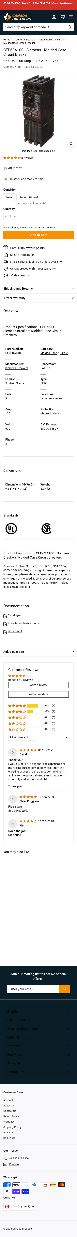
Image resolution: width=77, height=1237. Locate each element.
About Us (8, 1105)
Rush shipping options (16, 227)
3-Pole (64, 353)
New (9, 197)
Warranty (8, 1121)
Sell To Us (9, 1137)
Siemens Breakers (16, 368)
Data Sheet (15, 631)
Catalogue (14, 615)
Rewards (8, 1132)
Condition (9, 189)
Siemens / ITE (12, 66)
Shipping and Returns (18, 288)
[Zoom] (71, 143)
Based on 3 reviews (20, 679)
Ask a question (13, 652)
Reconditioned (29, 198)
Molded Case (48, 353)
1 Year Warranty (14, 298)
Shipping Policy (12, 1127)
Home (6, 39)
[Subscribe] (64, 989)
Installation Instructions (23, 623)
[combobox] (38, 27)
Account (8, 1100)
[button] (12, 157)
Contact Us (9, 1110)
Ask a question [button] (38, 694)
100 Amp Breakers (24, 39)
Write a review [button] (39, 685)
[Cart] (62, 17)
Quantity (9, 209)
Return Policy (11, 1116)
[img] (29, 750)
